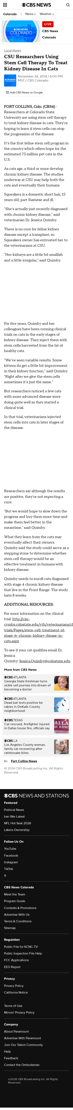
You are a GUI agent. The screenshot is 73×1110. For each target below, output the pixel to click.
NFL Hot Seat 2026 (17, 823)
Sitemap (10, 928)
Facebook (11, 855)
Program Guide (14, 901)
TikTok (8, 869)
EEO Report (12, 967)
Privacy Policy (14, 985)
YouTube (10, 848)
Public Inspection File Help (23, 953)
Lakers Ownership (16, 830)
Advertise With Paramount (22, 1038)
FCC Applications (16, 960)
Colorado (10, 14)
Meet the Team (14, 894)
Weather (46, 14)
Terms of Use (13, 1005)
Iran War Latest (14, 816)
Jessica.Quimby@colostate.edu (44, 661)
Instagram (11, 862)
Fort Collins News (24, 761)
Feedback (11, 1058)
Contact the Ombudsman (22, 1065)
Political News (14, 810)
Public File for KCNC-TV (21, 946)
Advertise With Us (16, 914)
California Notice (16, 992)
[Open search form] (68, 5)
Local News (12, 50)
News (29, 14)
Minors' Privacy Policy (19, 1012)
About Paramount (16, 1031)
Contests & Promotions (20, 908)
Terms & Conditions (17, 921)
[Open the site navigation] (12, 5)
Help (7, 1051)
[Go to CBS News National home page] (36, 5)
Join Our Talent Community (23, 1045)
